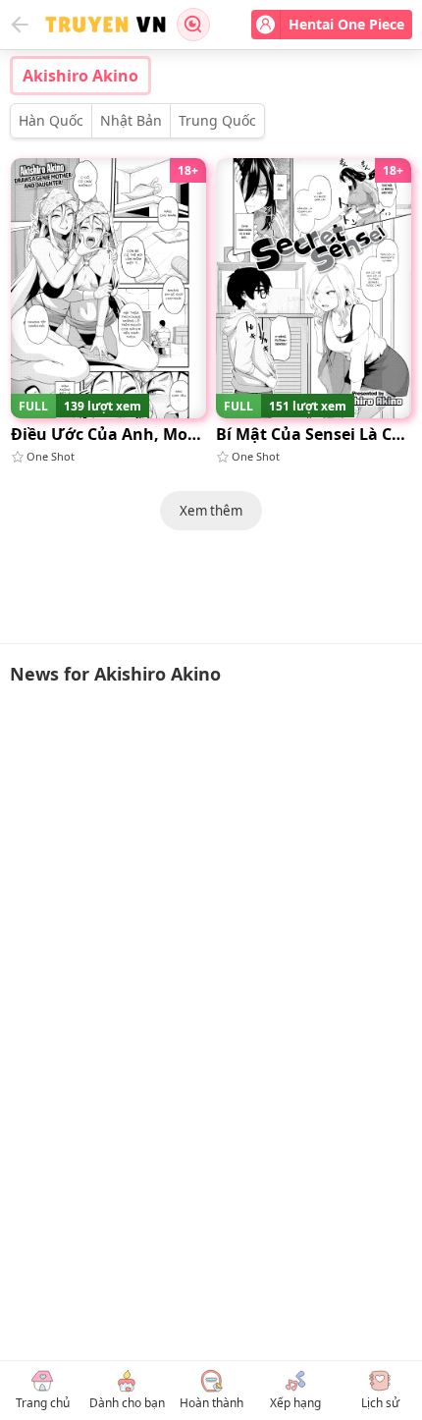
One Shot (50, 456)
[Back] (19, 24)
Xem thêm (211, 510)
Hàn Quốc (51, 120)
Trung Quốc (217, 120)
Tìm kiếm (193, 24)
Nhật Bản (131, 120)
